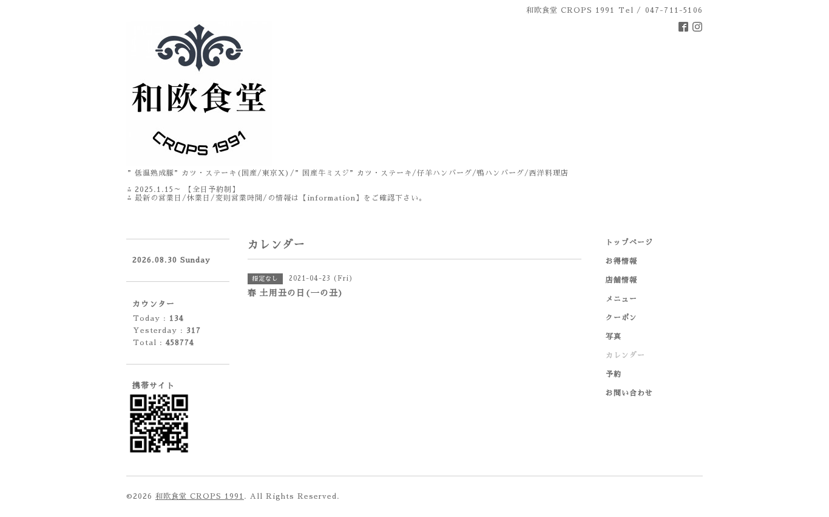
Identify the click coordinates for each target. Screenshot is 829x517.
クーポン (621, 317)
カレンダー (625, 355)
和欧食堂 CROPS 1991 (199, 496)
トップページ (629, 242)
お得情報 (621, 261)
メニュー (621, 299)
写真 (613, 336)
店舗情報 (621, 280)
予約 (613, 374)
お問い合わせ (629, 393)
